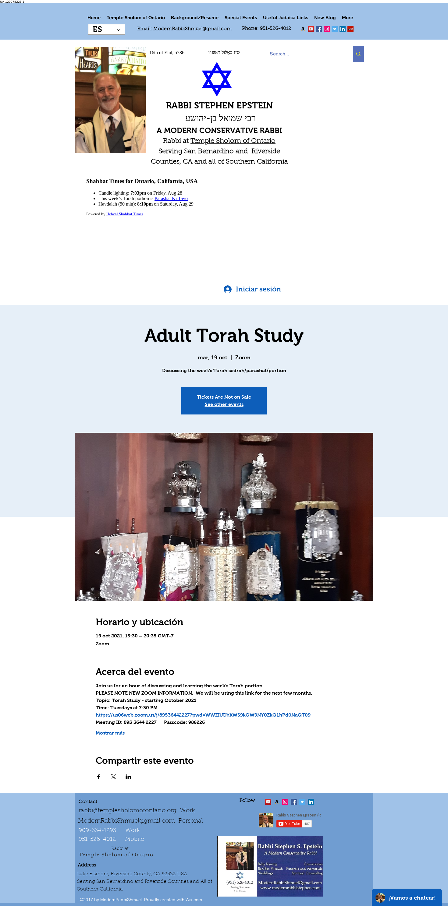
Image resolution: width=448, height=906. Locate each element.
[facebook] (319, 29)
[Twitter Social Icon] (335, 29)
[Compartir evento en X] (113, 776)
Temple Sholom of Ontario (233, 141)
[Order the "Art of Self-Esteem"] (277, 802)
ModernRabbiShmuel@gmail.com (192, 28)
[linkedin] (327, 29)
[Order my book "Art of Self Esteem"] (303, 29)
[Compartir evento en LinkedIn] (128, 776)
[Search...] (358, 54)
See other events (224, 404)
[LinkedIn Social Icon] (343, 29)
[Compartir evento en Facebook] (98, 776)
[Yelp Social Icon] (350, 29)
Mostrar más (110, 732)
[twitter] (311, 29)
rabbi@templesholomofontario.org (127, 811)
